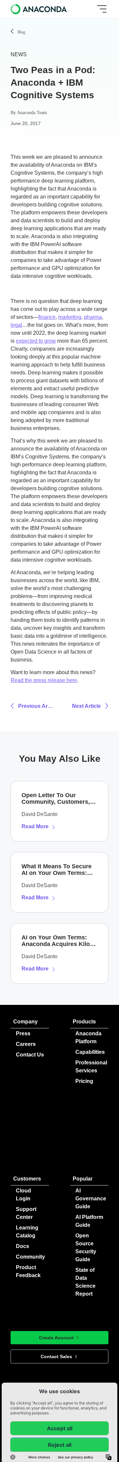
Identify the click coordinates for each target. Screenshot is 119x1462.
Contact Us (30, 1054)
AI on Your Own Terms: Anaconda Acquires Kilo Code (55, 940)
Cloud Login (23, 1194)
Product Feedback (28, 1271)
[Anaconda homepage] (39, 9)
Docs (22, 1246)
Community (30, 1257)
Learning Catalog (27, 1231)
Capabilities (90, 1052)
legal (16, 325)
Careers (26, 1044)
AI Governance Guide (90, 1198)
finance (47, 317)
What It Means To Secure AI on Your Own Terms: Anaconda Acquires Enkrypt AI (56, 869)
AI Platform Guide (89, 1221)
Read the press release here (44, 680)
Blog (21, 32)
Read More (35, 826)
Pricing (84, 1081)
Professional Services (91, 1066)
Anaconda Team (32, 112)
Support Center (26, 1213)
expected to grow (36, 341)
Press (23, 1033)
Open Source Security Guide (85, 1247)
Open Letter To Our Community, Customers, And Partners (55, 798)
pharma (93, 317)
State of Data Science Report (85, 1282)
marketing (69, 317)
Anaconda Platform (88, 1037)
